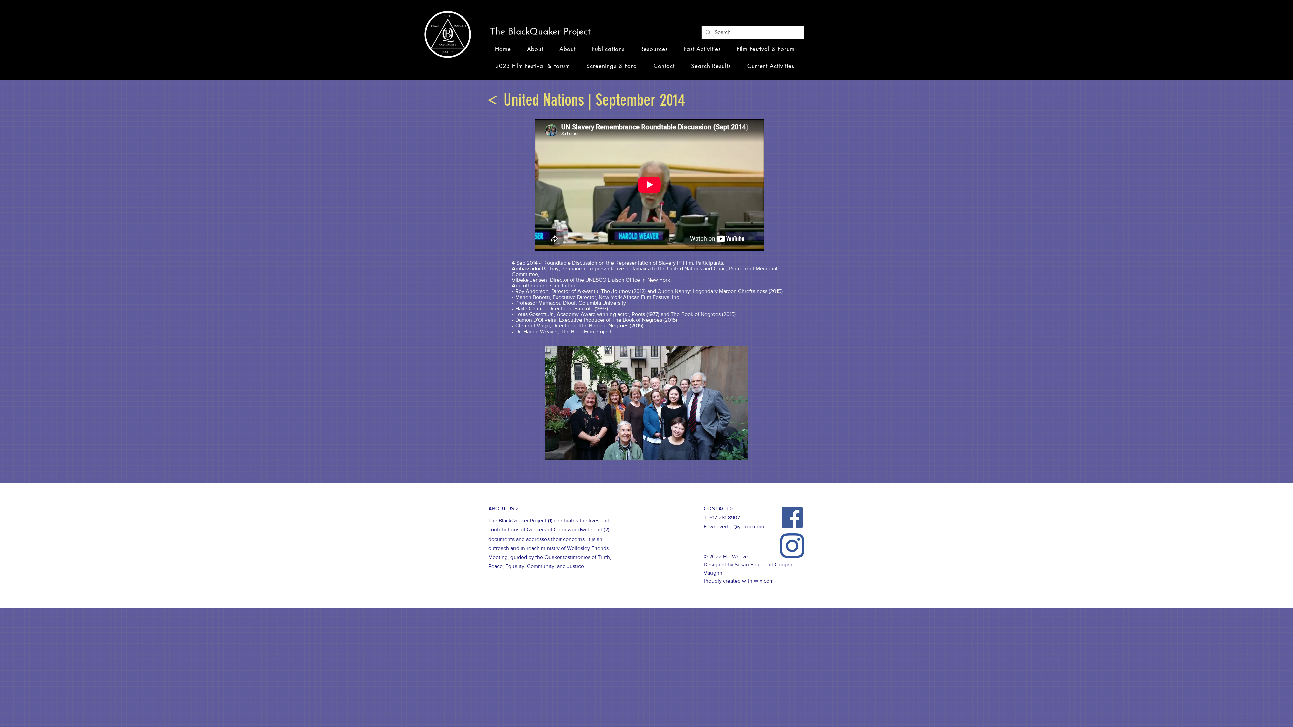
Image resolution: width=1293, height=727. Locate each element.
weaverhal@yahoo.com (736, 526)
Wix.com (764, 581)
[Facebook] (792, 517)
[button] (543, 32)
